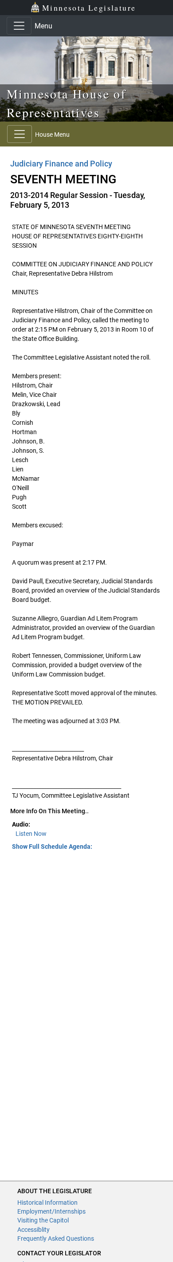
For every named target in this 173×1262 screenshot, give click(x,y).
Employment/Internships (51, 1211)
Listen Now (31, 833)
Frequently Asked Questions (55, 1238)
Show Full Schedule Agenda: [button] (52, 846)
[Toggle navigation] (19, 26)
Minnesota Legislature (89, 7)
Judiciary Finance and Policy (61, 163)
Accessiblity (33, 1229)
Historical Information (47, 1202)
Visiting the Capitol (43, 1220)
